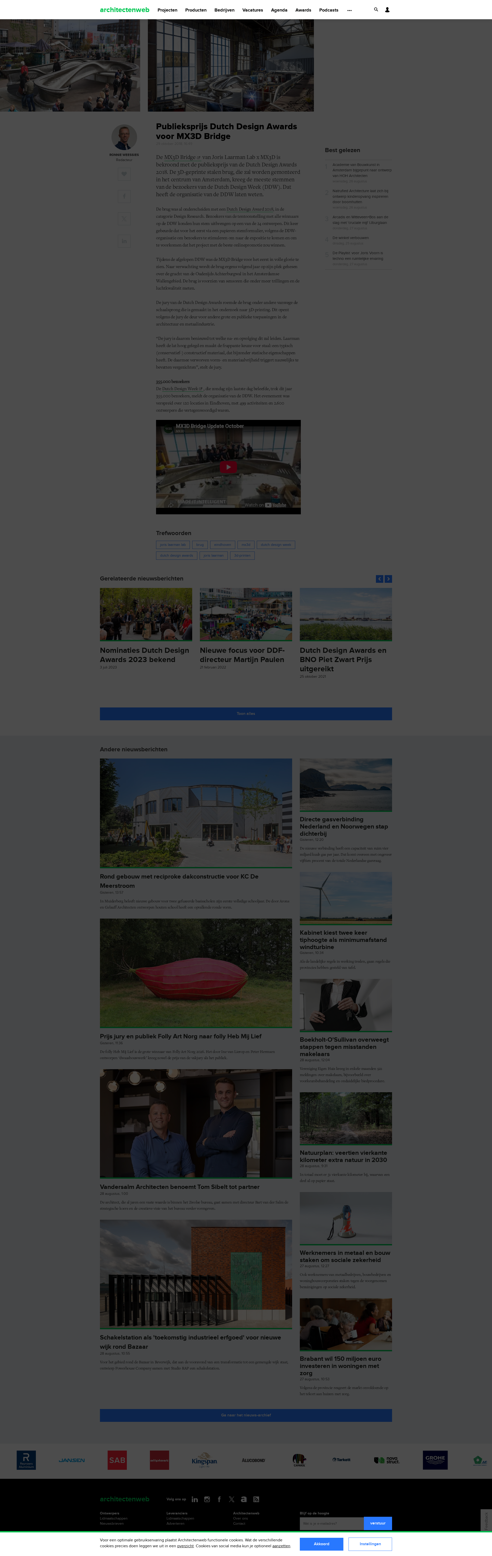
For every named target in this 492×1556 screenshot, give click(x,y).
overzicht (185, 1546)
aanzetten (281, 1546)
